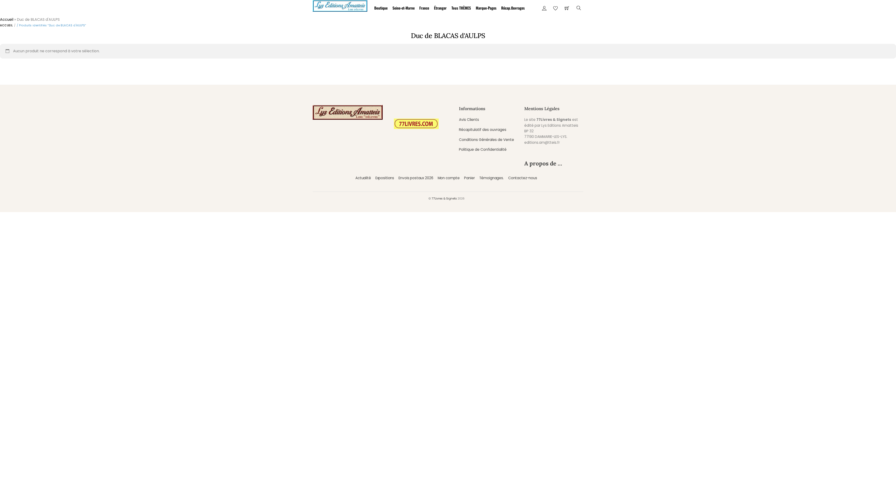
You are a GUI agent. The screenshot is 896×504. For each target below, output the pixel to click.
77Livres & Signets (444, 198)
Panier (469, 177)
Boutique (381, 8)
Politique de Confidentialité (483, 149)
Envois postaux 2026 (416, 177)
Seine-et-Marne (403, 8)
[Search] (578, 8)
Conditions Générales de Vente (486, 139)
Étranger (440, 8)
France (424, 8)
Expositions (384, 177)
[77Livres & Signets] (340, 5)
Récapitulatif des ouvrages (482, 129)
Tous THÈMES (461, 8)
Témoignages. (491, 177)
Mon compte (449, 177)
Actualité (363, 177)
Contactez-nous (522, 177)
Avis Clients (469, 119)
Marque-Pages (486, 8)
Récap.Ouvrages (513, 8)
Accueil (6, 19)
